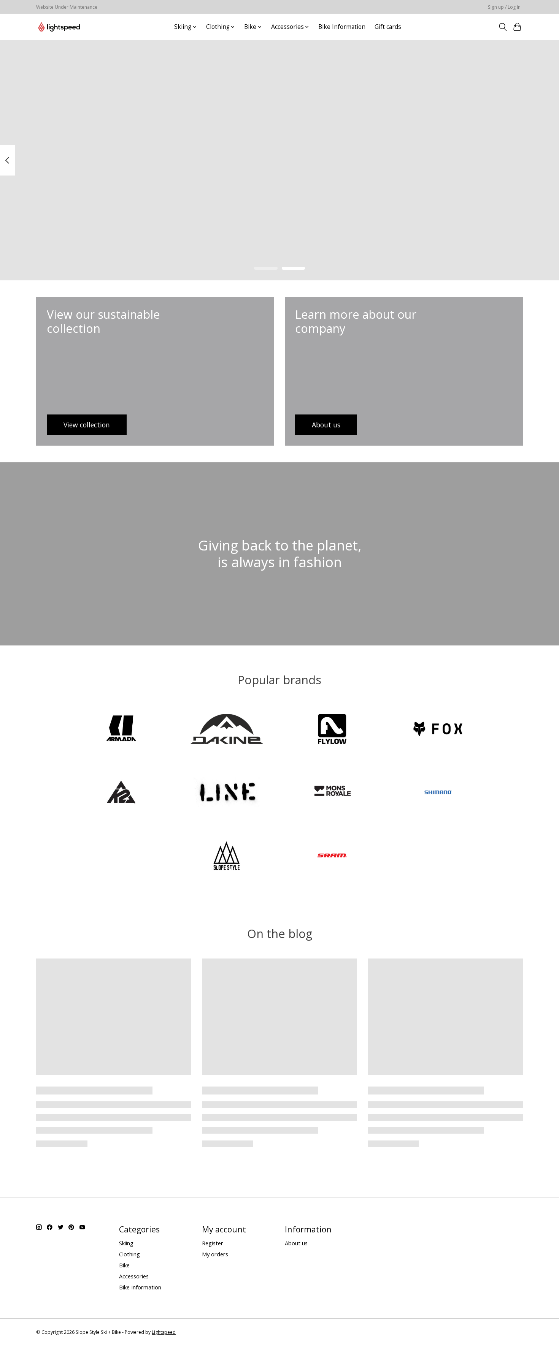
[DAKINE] (226, 729)
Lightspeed (164, 1332)
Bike (124, 1265)
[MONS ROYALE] (332, 793)
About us (296, 1243)
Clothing (129, 1254)
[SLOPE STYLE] (226, 856)
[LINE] (226, 793)
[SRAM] (332, 856)
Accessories (134, 1276)
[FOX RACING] (437, 729)
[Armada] (121, 729)
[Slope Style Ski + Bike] (59, 26)
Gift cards (388, 27)
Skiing (126, 1243)
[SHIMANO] (437, 793)
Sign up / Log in (504, 7)
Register (212, 1243)
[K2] (121, 793)
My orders (215, 1254)
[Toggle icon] (502, 27)
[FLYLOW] (332, 729)
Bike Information (341, 27)
